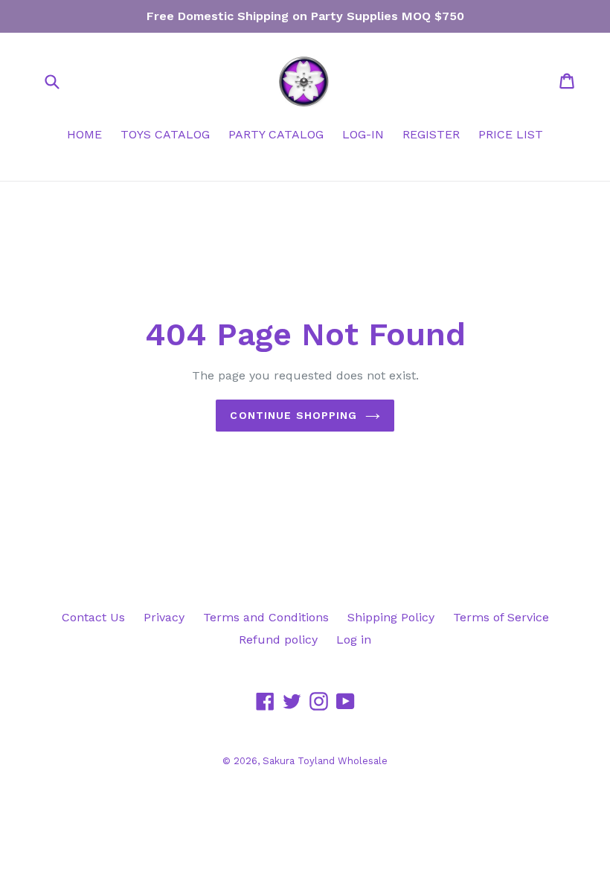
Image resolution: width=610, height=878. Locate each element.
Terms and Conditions (266, 617)
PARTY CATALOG (276, 134)
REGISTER (431, 134)
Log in (353, 639)
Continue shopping (293, 415)
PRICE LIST (510, 134)
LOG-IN (363, 134)
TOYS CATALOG (165, 134)
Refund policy (278, 639)
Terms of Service (501, 617)
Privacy (164, 617)
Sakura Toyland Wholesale (325, 760)
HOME (84, 134)
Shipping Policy (390, 617)
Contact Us (93, 617)
